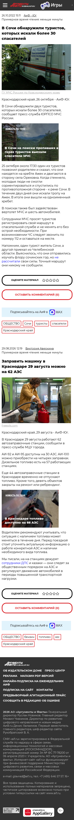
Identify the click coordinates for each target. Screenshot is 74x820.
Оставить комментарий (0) (37, 294)
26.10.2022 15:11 (11, 15)
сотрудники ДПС (15, 563)
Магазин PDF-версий (37, 676)
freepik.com (10, 425)
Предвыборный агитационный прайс (34, 695)
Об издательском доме (22, 670)
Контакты (44, 690)
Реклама (10, 676)
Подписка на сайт (18, 690)
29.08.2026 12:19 (12, 348)
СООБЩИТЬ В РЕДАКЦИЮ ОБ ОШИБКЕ (31, 700)
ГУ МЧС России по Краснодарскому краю (31, 92)
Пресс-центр (55, 670)
